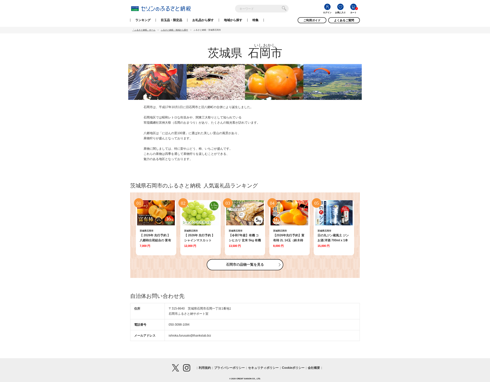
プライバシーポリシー (229, 367)
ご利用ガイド (312, 20)
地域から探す (233, 20)
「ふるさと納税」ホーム (143, 30)
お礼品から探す (203, 20)
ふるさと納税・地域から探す (174, 30)
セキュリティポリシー (263, 367)
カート (353, 12)
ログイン (327, 12)
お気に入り (340, 12)
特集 (255, 20)
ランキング (143, 20)
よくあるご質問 (344, 20)
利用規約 (205, 367)
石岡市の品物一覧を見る (245, 264)
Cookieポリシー (293, 367)
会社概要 (314, 367)
